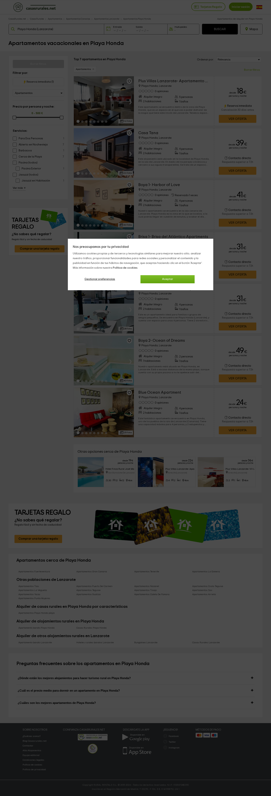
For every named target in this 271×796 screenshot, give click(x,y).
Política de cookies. (125, 267)
